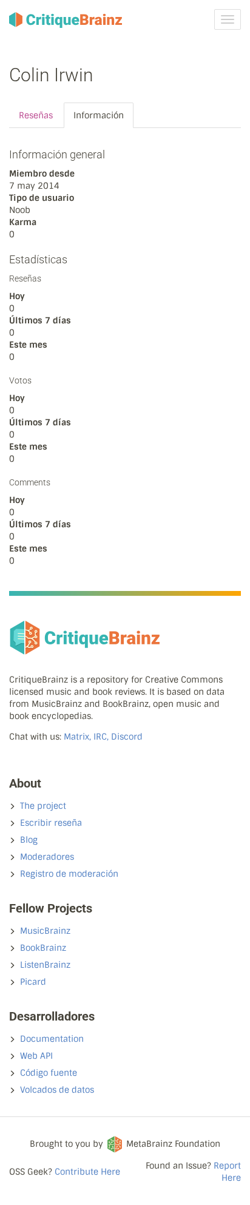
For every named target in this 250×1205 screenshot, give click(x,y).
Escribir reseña (51, 822)
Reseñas (36, 115)
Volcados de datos (57, 1089)
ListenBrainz (45, 964)
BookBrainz (43, 947)
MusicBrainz (45, 930)
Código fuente (48, 1072)
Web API (36, 1055)
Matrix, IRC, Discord (103, 736)
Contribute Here (87, 1171)
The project (43, 805)
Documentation (52, 1038)
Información (98, 115)
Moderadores (47, 856)
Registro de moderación (69, 873)
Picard (33, 981)
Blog (29, 839)
